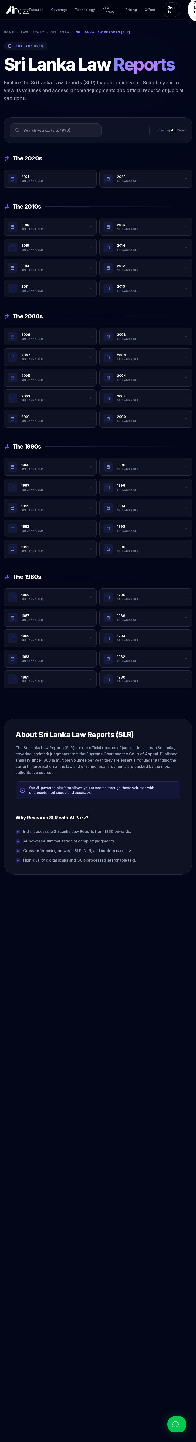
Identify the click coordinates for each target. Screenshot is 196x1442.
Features (36, 10)
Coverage (59, 10)
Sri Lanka (60, 32)
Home (9, 32)
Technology (85, 10)
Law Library (32, 32)
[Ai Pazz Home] (17, 10)
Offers (150, 10)
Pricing (131, 10)
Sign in (171, 9)
